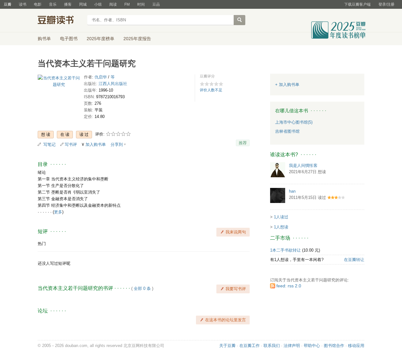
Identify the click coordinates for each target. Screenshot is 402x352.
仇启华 (101, 77)
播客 (68, 4)
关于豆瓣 (227, 345)
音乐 (53, 4)
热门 (42, 243)
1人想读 (281, 227)
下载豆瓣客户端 (357, 4)
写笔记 (49, 144)
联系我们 (271, 345)
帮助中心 (312, 345)
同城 (83, 4)
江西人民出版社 (113, 83)
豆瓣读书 (60, 20)
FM (127, 4)
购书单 (44, 38)
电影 (37, 4)
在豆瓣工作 (249, 345)
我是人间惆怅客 (303, 165)
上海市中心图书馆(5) (293, 122)
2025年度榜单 (100, 38)
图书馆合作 (334, 345)
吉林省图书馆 (287, 131)
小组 (98, 4)
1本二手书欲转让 (285, 250)
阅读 (113, 4)
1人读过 (281, 217)
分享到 (117, 144)
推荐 (243, 143)
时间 (141, 4)
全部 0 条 (142, 288)
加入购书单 (95, 144)
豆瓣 (7, 4)
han (292, 191)
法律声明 (292, 345)
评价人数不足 (211, 90)
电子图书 (69, 38)
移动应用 (356, 345)
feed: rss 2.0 (288, 285)
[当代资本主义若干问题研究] (59, 82)
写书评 (71, 144)
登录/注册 (386, 4)
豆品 (156, 4)
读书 (22, 4)
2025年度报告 (137, 38)
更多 (58, 212)
